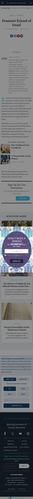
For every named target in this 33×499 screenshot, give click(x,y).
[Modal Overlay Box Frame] (16, 249)
